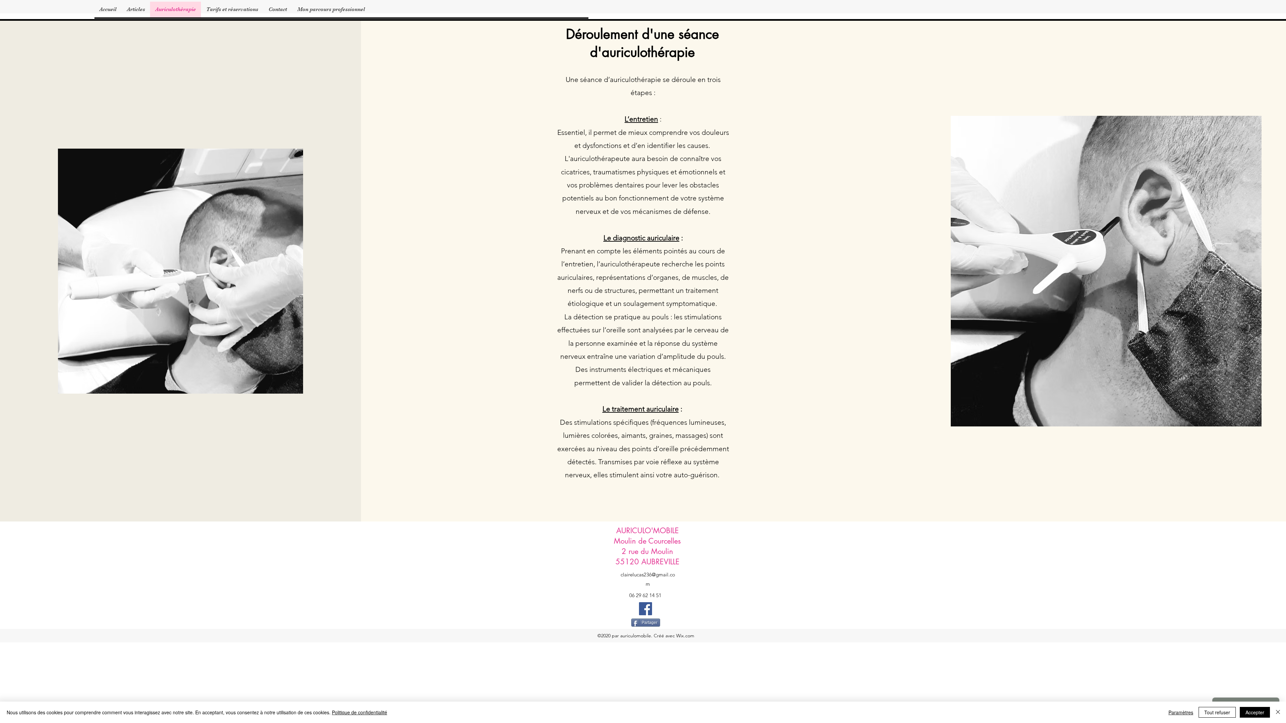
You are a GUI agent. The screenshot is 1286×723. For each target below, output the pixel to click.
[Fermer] (1278, 712)
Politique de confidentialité (359, 712)
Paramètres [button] (1180, 712)
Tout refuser (1217, 712)
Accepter (1254, 712)
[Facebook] (645, 608)
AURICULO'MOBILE (647, 530)
